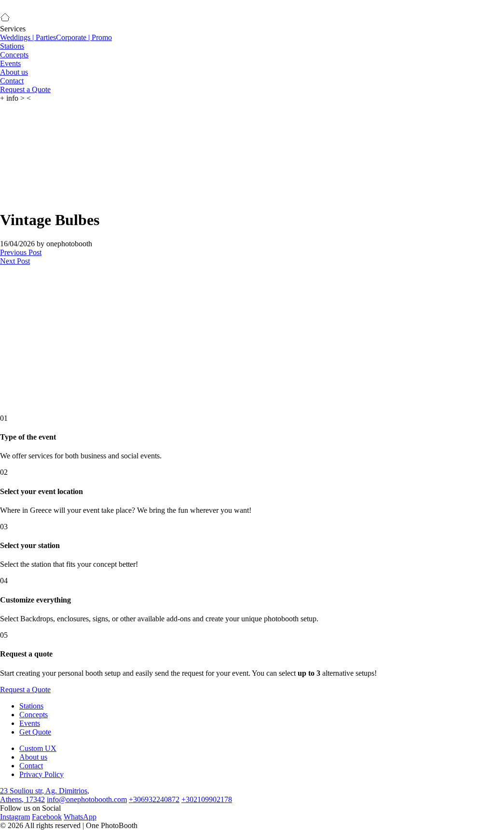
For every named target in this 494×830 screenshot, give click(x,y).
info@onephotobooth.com (87, 799)
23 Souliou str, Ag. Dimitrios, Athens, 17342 (44, 795)
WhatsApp (80, 817)
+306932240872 (154, 799)
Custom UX (37, 748)
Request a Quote (25, 89)
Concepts (14, 55)
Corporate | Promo (84, 37)
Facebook (47, 817)
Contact (12, 81)
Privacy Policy (41, 774)
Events (10, 63)
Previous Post (20, 252)
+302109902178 (206, 799)
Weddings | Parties (28, 37)
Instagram (15, 817)
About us (14, 72)
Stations (12, 46)
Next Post (15, 261)
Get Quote (35, 732)
